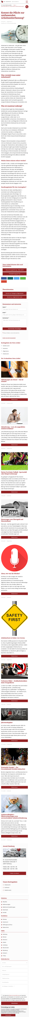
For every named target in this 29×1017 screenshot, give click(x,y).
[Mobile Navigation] (27, 2)
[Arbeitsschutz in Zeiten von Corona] (14, 635)
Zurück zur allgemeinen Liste (14, 297)
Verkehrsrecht (6, 345)
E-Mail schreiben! (14, 873)
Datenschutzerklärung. (14, 1012)
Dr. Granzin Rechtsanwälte (10, 2)
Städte (3, 930)
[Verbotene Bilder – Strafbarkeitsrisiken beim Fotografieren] (14, 678)
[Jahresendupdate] (14, 720)
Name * (4, 307)
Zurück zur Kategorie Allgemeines (14, 293)
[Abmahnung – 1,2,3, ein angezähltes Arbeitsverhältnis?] (14, 424)
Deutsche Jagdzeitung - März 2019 (15, 270)
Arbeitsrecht (6, 353)
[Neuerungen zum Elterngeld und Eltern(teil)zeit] (14, 517)
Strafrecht (5, 348)
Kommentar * (6, 318)
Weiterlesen (14, 399)
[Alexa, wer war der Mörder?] (14, 571)
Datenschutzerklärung (14, 995)
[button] (4, 278)
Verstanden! (8, 1015)
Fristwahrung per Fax (14, 273)
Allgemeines (6, 351)
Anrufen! (26, 6)
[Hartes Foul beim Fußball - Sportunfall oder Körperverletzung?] (14, 469)
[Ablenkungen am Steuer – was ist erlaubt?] (14, 377)
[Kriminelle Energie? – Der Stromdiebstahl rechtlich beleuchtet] (14, 765)
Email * (4, 312)
